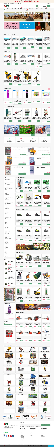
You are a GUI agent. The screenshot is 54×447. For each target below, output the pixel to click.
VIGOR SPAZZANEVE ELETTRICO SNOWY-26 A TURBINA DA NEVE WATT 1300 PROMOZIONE (36, 81)
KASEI (7, 418)
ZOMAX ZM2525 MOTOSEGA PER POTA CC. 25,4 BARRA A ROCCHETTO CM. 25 (37, 324)
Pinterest (11, 436)
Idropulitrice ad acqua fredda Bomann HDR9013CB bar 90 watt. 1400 (28, 281)
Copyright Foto (22, 436)
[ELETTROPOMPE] (32, 375)
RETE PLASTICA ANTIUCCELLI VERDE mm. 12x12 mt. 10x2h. (46, 188)
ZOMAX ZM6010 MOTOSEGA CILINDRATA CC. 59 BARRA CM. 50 (37, 338)
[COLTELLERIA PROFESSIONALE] (32, 362)
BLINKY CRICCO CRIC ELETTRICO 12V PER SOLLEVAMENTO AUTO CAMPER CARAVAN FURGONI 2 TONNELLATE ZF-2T (43, 148)
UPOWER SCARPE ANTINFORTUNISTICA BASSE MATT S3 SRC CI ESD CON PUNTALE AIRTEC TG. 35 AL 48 (46, 221)
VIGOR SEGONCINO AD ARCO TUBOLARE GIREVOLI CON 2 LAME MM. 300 (37, 203)
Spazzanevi (42, 435)
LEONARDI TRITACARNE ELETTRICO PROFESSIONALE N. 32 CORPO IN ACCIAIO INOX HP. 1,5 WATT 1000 (19, 263)
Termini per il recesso (23, 434)
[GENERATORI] (44, 382)
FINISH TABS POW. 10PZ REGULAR (47, 61)
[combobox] (26, 6)
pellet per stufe (29, 0)
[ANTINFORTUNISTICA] (9, 348)
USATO (9, 408)
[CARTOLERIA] (32, 355)
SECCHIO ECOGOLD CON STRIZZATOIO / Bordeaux (23, 61)
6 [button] (9, 318)
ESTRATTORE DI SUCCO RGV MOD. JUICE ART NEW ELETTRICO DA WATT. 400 (19, 281)
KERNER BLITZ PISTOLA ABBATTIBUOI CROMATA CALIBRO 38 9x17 (27, 118)
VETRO (45, 412)
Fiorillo (31, 435)
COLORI (21, 365)
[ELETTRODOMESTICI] (21, 375)
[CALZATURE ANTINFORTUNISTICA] (44, 355)
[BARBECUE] (9, 355)
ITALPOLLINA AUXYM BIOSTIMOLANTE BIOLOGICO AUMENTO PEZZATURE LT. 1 (46, 297)
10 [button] (13, 318)
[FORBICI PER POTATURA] (32, 382)
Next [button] (49, 89)
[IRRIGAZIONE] (32, 389)
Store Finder (9, 3)
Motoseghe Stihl (43, 436)
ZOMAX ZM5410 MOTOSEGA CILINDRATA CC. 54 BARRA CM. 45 (28, 338)
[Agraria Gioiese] (6, 5)
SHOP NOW (27, 20)
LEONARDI (31, 418)
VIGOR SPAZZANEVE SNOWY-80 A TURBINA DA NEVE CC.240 (27, 81)
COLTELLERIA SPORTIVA (44, 365)
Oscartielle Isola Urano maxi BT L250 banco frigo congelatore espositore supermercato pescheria (8, 118)
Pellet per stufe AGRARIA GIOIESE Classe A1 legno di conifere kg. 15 (19, 147)
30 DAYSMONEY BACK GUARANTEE (21, 141)
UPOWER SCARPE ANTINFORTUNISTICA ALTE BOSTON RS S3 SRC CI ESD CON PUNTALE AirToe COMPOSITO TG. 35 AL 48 (28, 221)
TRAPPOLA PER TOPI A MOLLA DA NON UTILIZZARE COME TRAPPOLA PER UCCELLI (9, 339)
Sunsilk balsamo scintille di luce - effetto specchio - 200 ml (36, 99)
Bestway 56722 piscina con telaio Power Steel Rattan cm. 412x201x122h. (23, 44)
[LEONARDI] (31, 416)
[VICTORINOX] (44, 402)
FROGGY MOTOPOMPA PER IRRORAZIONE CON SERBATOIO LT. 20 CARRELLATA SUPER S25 (46, 118)
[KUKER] (15, 416)
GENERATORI (45, 385)
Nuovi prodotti (22, 438)
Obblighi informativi (23, 435)
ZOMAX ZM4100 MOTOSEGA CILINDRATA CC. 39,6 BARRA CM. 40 (46, 324)
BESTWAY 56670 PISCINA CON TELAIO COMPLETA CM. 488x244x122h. (31, 44)
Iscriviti (46, 424)
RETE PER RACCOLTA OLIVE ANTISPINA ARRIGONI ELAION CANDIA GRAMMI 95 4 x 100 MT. (17, 118)
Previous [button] (48, 89)
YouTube (8, 436)
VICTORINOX (5, 3)
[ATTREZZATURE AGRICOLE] (32, 348)
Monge (31, 434)
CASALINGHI (9, 365)
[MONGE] (46, 416)
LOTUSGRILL (39, 418)
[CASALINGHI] (9, 362)
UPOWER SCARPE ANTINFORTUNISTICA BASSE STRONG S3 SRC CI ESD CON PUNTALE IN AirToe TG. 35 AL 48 (28, 237)
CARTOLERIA (33, 358)
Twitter (6, 436)
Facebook (4, 436)
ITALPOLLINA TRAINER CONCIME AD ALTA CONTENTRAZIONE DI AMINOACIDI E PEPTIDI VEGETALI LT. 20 (20, 298)
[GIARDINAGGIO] (9, 389)
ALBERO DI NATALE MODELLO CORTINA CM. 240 (10, 267)
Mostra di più (11, 51)
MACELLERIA (45, 392)
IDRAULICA (21, 392)
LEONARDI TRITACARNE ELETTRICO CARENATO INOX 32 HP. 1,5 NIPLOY (46, 263)
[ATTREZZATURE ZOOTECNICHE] (44, 348)
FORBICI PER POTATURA (33, 385)
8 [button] (11, 318)
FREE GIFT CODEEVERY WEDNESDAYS (32, 141)
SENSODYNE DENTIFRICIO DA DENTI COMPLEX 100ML (31, 61)
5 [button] (8, 318)
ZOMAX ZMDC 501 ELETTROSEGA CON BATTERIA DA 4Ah (46, 338)
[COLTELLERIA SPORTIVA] (44, 362)
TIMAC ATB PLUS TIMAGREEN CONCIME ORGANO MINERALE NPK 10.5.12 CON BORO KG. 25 (43, 158)
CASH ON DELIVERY (37, 31)
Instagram (13, 436)
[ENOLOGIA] (44, 375)
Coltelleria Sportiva (43, 434)
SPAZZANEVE (33, 405)
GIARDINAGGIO (9, 392)
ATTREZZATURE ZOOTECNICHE (44, 351)
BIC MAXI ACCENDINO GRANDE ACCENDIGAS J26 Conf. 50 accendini (18, 157)
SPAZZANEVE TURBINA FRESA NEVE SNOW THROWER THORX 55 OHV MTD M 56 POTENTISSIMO (17, 81)
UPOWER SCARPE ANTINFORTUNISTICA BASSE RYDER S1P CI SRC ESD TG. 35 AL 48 (19, 236)
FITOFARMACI (21, 385)
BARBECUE (9, 358)
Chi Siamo (13, 3)
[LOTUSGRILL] (38, 416)
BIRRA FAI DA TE (21, 358)
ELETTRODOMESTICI (21, 378)
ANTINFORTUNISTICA (9, 351)
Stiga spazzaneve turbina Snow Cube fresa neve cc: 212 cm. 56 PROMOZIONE (8, 81)
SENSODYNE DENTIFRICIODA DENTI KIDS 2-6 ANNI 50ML (7, 61)
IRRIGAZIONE (33, 392)
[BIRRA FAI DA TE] (21, 355)
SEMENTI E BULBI (21, 405)
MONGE (47, 418)
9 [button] (12, 318)
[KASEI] (7, 416)
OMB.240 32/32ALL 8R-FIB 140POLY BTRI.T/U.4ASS (28, 188)
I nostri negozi (22, 437)
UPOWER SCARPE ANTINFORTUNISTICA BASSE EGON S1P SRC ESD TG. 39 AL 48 (19, 220)
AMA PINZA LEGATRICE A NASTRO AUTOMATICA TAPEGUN (19, 203)
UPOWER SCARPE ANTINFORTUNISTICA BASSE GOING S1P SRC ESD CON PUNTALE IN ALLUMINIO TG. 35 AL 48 (46, 237)
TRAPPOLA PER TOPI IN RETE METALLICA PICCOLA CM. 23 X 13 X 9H (28, 203)
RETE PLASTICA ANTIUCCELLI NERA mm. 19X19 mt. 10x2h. (37, 188)
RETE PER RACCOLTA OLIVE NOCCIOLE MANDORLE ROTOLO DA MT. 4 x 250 (37, 281)
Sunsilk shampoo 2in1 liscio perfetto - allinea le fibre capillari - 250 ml (8, 100)
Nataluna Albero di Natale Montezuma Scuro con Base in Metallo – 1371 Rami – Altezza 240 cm (11, 277)
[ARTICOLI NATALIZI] (21, 348)
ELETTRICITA (9, 374)
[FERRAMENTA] (9, 382)
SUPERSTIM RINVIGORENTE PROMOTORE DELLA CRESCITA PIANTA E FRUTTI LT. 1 (28, 297)
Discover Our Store (8, 324)
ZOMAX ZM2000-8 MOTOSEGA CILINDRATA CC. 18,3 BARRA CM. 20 (28, 324)
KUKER (15, 418)
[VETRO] (44, 409)
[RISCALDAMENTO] (9, 402)
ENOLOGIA (44, 378)
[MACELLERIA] (44, 389)
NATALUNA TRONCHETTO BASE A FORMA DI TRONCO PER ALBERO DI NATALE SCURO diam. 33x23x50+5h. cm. (39, 62)
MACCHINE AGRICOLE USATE (33, 408)
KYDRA (23, 418)
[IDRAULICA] (21, 389)
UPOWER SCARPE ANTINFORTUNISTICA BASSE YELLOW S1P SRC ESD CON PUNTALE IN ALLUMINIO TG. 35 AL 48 (37, 237)
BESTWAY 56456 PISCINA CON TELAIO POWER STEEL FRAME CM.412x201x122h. (46, 44)
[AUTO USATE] (21, 409)
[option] (7, 42)
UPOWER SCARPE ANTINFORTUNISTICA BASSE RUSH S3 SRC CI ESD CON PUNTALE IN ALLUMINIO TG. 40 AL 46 (37, 221)
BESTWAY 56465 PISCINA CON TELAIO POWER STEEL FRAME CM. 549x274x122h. (15, 44)
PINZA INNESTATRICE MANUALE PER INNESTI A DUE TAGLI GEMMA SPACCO (19, 188)
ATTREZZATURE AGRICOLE (33, 351)
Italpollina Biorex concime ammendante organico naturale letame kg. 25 (19, 167)
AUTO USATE (21, 412)
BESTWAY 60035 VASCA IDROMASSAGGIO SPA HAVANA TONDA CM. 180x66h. (39, 44)
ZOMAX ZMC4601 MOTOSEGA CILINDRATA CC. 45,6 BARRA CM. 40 (19, 338)
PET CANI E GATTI (21, 394)
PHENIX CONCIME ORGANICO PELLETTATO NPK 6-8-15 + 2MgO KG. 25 (43, 167)
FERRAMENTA (9, 385)
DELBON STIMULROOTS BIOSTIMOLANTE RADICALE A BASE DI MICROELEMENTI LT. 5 (36, 118)
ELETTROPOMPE (32, 378)
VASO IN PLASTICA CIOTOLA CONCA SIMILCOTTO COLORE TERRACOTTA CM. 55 (46, 203)
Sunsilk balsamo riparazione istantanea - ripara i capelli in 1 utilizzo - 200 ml (46, 100)
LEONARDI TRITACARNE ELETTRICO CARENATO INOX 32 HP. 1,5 (37, 263)
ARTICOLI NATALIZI (21, 351)
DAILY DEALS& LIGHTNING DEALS (44, 141)
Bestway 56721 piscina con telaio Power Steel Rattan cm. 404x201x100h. (7, 44)
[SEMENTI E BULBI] (21, 402)
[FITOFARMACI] (21, 382)
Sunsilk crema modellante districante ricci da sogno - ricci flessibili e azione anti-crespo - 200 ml (17, 100)
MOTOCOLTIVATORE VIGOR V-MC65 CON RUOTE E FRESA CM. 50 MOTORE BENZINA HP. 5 (37, 297)
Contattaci (16, 3)
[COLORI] (21, 362)
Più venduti (22, 439)
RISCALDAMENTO (9, 405)
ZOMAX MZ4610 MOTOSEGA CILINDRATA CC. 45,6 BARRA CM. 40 (19, 324)
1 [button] (7, 342)
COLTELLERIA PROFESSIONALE (33, 365)
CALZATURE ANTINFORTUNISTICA (45, 358)
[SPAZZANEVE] (32, 402)
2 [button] (8, 342)
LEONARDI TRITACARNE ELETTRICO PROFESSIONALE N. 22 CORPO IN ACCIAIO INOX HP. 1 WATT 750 (28, 263)
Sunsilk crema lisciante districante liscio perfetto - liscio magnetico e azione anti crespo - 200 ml (27, 100)
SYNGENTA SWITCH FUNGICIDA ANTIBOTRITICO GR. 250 (15, 61)
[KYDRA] (23, 416)
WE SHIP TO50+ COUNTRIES (9, 141)
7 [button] (10, 318)
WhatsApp (19, 3)
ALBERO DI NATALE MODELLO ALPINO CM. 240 (10, 272)
